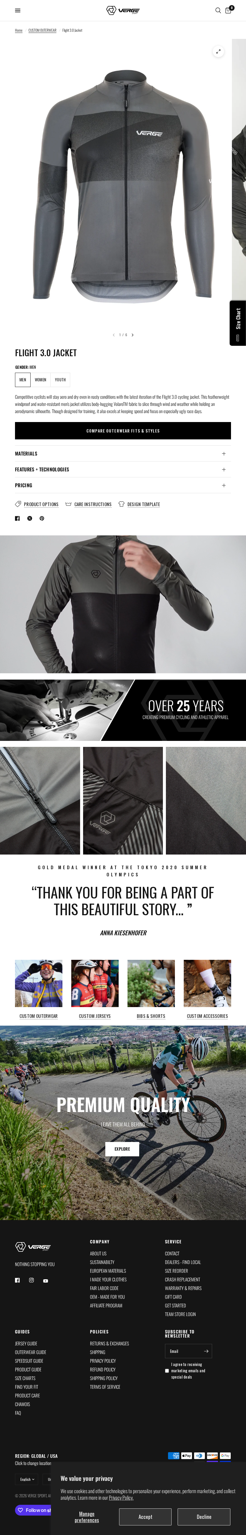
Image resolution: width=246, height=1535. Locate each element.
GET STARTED (175, 1305)
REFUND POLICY (103, 1369)
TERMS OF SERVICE (105, 1386)
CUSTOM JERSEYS (95, 1015)
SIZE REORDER (176, 1270)
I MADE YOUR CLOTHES (108, 1279)
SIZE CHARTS (25, 1378)
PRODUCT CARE (27, 1395)
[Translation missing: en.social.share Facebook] (18, 518)
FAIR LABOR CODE (104, 1288)
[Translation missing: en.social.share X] (30, 518)
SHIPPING (97, 1352)
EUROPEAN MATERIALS (108, 1270)
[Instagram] (35, 1280)
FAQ (18, 1412)
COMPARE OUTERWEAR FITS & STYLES (123, 430)
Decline (204, 1516)
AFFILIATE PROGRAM (106, 1305)
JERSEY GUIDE (26, 1343)
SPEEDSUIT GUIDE (29, 1360)
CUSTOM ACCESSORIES (207, 1015)
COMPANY (100, 1241)
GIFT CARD (173, 1296)
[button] (122, 1149)
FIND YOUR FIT (26, 1386)
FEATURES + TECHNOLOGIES (42, 469)
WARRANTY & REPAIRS (183, 1288)
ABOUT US (98, 1253)
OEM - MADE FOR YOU (107, 1296)
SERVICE (173, 1241)
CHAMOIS (22, 1404)
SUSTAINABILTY (102, 1262)
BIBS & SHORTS (151, 1015)
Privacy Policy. (121, 1497)
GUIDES (22, 1332)
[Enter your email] (206, 1351)
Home (18, 30)
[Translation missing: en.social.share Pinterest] (43, 518)
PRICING (23, 485)
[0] (227, 10)
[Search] (218, 10)
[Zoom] (218, 51)
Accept (145, 1516)
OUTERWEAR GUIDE (30, 1352)
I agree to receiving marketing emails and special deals (188, 1370)
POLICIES (99, 1332)
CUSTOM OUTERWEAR (42, 30)
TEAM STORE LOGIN (180, 1314)
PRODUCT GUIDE (28, 1369)
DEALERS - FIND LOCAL (183, 1262)
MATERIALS (26, 453)
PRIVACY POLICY (103, 1360)
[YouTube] (49, 1281)
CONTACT (172, 1253)
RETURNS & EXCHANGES (109, 1343)
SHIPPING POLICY (104, 1378)
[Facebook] (21, 1280)
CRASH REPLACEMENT (182, 1279)
